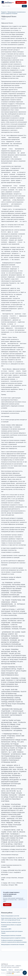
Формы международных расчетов (10, 915)
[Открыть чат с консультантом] (25, 973)
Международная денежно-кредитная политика (13, 938)
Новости (10, 969)
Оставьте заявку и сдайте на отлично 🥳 (13, 972)
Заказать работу (21, 2)
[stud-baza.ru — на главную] (7, 2)
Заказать (7, 904)
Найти (24, 6)
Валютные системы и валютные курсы (11, 922)
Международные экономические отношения (12, 944)
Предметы (4, 12)
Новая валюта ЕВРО (6, 929)
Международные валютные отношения (11, 935)
